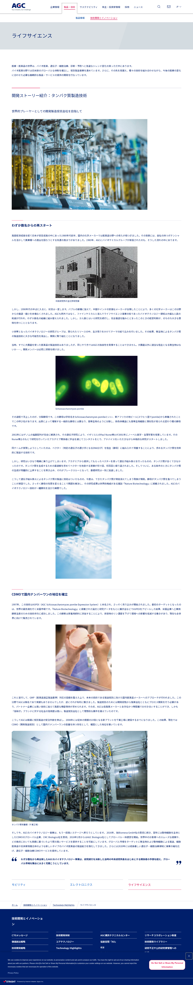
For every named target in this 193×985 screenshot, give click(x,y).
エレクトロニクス (81, 884)
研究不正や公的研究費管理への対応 (160, 950)
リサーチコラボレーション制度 (160, 935)
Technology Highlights (63, 905)
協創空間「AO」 (108, 941)
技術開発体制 (63, 935)
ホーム (15, 905)
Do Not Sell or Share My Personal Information (167, 965)
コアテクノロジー (65, 941)
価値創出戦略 (18, 941)
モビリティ (19, 884)
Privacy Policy (13, 973)
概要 (102, 947)
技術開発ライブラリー (156, 941)
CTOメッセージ (20, 935)
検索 (159, 7)
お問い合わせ (168, 7)
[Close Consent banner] (189, 956)
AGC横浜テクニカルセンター (115, 935)
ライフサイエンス (139, 885)
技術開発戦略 (18, 948)
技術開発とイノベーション (35, 905)
